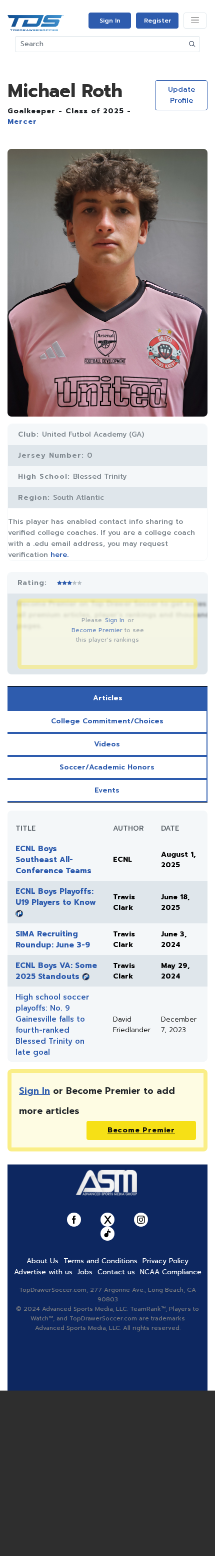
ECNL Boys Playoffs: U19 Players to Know (56, 897)
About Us (42, 1261)
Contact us (116, 1272)
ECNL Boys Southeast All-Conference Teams (54, 859)
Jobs (85, 1272)
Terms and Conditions (101, 1261)
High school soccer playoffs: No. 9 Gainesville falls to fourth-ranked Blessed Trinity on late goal (53, 1025)
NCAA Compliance (171, 1272)
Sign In (110, 20)
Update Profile (181, 95)
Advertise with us (43, 1272)
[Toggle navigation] (195, 21)
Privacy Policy (165, 1261)
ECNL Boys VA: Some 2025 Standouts (56, 971)
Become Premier (97, 630)
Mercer (22, 121)
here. (59, 554)
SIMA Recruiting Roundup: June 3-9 (53, 939)
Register (157, 20)
